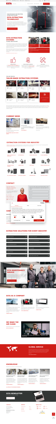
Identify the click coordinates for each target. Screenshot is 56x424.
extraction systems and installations (13, 65)
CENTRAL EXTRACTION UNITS (10, 223)
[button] (16, 236)
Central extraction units (45, 165)
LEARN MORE (41, 46)
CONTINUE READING (9, 384)
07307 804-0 (10, 406)
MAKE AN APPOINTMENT (11, 280)
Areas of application (36, 3)
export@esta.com (11, 196)
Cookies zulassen (39, 220)
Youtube (40, 406)
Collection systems (44, 175)
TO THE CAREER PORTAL (24, 310)
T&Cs (29, 406)
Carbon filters (20, 165)
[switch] (24, 217)
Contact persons (23, 406)
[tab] (16, 236)
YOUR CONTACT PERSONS (32, 354)
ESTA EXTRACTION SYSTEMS (12, 28)
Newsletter (22, 409)
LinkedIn (46, 408)
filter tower (32, 165)
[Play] (35, 329)
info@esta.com (8, 408)
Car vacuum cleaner (21, 175)
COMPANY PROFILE (9, 313)
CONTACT (30, 46)
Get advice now (47, 3)
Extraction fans (32, 175)
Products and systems (30, 3)
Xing (46, 406)
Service (41, 3)
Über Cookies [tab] (39, 205)
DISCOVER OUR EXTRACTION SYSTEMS (11, 53)
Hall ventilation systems (11, 175)
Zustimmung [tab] (16, 205)
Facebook (40, 408)
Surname (31, 194)
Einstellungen (28, 220)
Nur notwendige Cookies (17, 220)
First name (31, 191)
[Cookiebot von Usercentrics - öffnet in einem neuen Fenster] (41, 203)
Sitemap (30, 409)
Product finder (10, 199)
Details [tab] (28, 205)
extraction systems (31, 66)
